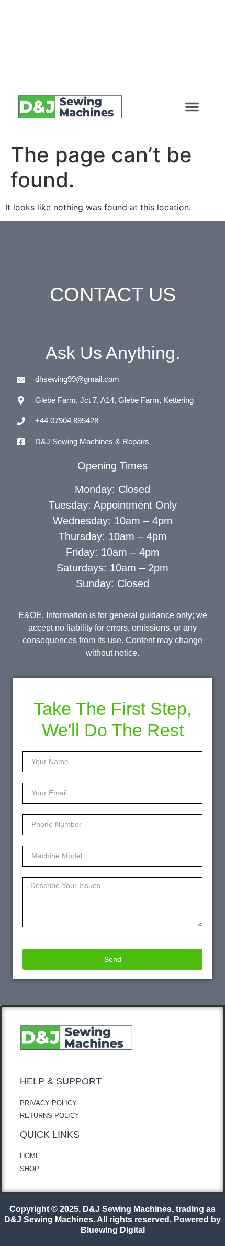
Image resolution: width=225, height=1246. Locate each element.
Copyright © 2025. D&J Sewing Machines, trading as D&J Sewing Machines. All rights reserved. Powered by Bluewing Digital (112, 1219)
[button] (192, 107)
